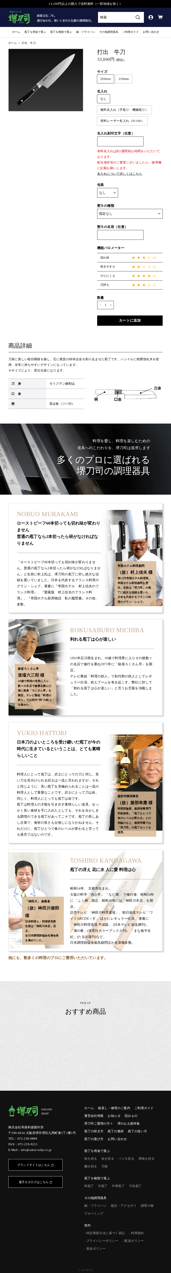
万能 (104, 1166)
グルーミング (93, 1213)
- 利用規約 (136, 1233)
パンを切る (126, 1158)
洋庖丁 (103, 1186)
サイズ (102, 71)
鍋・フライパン (85, 32)
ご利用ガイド (130, 32)
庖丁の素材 (116, 1131)
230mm (124, 78)
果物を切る (146, 1158)
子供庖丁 (135, 1186)
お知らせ (114, 1115)
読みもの (131, 1115)
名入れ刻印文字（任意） (116, 133)
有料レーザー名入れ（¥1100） (122, 121)
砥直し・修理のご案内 (114, 1108)
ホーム (16, 32)
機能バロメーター (110, 248)
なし (103, 98)
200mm (105, 78)
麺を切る (90, 1166)
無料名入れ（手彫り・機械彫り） (124, 109)
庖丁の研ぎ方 (93, 1131)
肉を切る (90, 1158)
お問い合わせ (151, 32)
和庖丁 (89, 1186)
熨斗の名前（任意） (112, 227)
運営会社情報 (93, 1115)
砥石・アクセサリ (124, 1205)
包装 (100, 184)
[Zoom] (46, 80)
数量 (100, 297)
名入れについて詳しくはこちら (119, 173)
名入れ (102, 91)
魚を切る (107, 1158)
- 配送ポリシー (133, 1240)
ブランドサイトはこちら (33, 1165)
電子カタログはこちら (34, 1182)
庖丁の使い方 (137, 1131)
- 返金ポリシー (95, 1248)
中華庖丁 (118, 1186)
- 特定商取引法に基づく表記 (104, 1233)
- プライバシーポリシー (101, 1240)
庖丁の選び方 (93, 1139)
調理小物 (147, 1205)
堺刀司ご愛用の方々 (98, 1123)
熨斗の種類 (105, 205)
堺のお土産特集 (128, 1123)
